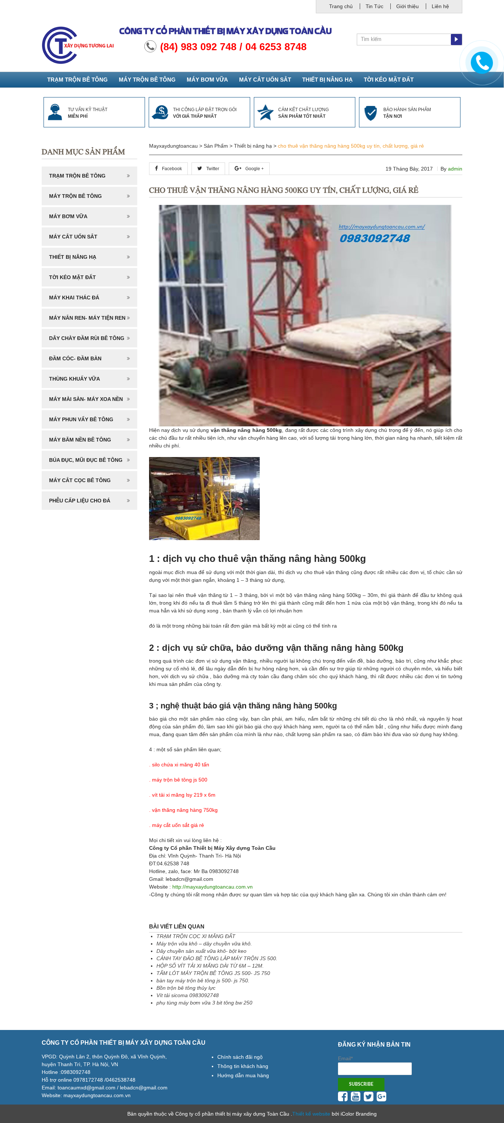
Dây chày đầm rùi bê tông (86, 338)
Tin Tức (374, 6)
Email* (345, 1058)
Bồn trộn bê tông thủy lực (185, 988)
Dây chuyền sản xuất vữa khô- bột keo (201, 951)
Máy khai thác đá (74, 298)
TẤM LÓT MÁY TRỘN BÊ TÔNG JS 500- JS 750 (213, 973)
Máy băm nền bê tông (80, 440)
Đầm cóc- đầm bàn (75, 358)
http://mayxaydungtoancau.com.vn (212, 887)
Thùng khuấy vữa (74, 379)
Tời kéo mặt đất (389, 79)
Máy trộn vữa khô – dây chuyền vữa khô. (204, 944)
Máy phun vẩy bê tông (81, 419)
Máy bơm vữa (207, 79)
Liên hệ (440, 6)
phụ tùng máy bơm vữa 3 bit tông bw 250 (204, 1003)
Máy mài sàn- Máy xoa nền (86, 399)
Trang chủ (341, 6)
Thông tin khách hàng (242, 1066)
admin (455, 169)
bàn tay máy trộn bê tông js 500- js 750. (202, 980)
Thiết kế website (311, 1114)
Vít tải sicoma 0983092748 (187, 995)
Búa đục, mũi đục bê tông (85, 460)
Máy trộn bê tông (147, 79)
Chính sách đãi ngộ (240, 1057)
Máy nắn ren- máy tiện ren (87, 318)
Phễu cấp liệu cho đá (79, 501)
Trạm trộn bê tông (77, 79)
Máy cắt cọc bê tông (80, 480)
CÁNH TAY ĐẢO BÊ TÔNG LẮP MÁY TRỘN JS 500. (216, 958)
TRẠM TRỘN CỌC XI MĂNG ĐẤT (195, 936)
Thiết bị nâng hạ (327, 79)
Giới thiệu (407, 6)
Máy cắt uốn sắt (265, 79)
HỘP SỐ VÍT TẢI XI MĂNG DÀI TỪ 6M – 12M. (210, 966)
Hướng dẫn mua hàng (243, 1075)
